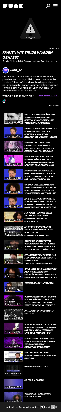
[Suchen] (48, 6)
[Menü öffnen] (55, 6)
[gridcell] (30, 118)
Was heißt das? (48, 95)
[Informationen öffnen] (56, 62)
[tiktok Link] (4, 101)
